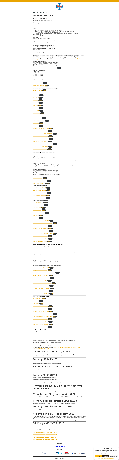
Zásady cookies (100, 458)
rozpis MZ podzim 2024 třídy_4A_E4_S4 (38, 85)
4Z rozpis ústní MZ (35, 102)
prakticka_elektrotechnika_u (60, 371)
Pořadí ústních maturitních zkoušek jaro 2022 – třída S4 (41, 293)
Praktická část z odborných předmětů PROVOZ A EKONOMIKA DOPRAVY (42, 133)
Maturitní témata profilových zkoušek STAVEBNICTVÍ (40, 141)
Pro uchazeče (40, 3)
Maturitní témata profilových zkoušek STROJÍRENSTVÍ (40, 238)
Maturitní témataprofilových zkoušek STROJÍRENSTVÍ (40, 146)
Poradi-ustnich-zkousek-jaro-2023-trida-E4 (39, 195)
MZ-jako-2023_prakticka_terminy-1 (38, 202)
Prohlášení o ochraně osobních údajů (108, 458)
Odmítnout (106, 456)
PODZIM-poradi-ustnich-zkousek (37, 178)
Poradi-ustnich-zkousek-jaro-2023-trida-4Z (39, 190)
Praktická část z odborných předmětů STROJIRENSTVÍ (40, 228)
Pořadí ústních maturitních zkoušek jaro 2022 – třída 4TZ (41, 288)
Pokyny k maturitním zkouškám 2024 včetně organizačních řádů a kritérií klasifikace (45, 67)
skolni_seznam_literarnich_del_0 (65, 391)
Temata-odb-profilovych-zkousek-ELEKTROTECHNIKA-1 (68, 332)
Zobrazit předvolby (113, 456)
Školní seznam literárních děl (37, 210)
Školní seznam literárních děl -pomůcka (38, 120)
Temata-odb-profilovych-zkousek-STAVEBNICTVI (60, 333)
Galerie (46, 3)
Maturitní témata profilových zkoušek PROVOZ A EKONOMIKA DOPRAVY (42, 233)
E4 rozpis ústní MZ (35, 105)
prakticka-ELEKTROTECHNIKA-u (69, 331)
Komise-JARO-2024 (36, 110)
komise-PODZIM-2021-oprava (58, 347)
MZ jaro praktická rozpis (36, 113)
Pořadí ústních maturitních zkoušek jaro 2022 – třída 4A (41, 285)
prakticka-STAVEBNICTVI (45, 332)
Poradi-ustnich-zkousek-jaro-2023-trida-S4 (39, 198)
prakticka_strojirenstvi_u (91, 371)
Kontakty (77, 3)
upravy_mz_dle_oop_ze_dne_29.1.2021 (45, 371)
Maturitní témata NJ (36, 125)
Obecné (34, 3)
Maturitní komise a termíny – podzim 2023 (39, 183)
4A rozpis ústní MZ (35, 97)
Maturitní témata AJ (36, 123)
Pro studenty (70, 3)
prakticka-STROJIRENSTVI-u (54, 332)
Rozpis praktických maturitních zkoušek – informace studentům (42, 283)
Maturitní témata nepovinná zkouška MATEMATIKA (40, 149)
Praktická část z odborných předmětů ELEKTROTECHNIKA (41, 128)
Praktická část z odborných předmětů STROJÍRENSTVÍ (40, 136)
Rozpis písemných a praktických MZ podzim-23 (39, 180)
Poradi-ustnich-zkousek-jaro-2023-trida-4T (39, 187)
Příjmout (98, 456)
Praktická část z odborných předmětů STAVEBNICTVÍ (40, 225)
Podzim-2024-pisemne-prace (37, 90)
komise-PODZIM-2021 (69, 347)
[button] (117, 448)
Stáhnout (59, 67)
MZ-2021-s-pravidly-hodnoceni (59, 331)
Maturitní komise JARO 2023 (37, 207)
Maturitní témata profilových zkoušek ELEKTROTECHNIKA (40, 138)
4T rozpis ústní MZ (35, 100)
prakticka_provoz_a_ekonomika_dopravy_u (76, 371)
